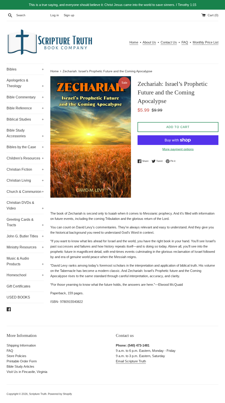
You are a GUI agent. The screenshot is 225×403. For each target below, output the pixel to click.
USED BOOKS (18, 297)
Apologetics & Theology (25, 83)
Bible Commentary (25, 97)
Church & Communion (25, 191)
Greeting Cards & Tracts (25, 222)
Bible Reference (25, 108)
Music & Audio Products (25, 261)
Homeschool (25, 275)
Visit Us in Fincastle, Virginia (27, 372)
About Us (149, 42)
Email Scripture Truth (131, 361)
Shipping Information (21, 345)
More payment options (178, 149)
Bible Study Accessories (25, 133)
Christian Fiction (25, 169)
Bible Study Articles (20, 366)
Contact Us (169, 42)
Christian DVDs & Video (25, 205)
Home (133, 42)
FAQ (184, 42)
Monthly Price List (205, 42)
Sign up (69, 15)
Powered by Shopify (60, 394)
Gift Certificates (18, 286)
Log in (54, 15)
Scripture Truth (38, 394)
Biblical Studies (25, 119)
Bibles (25, 69)
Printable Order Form (22, 361)
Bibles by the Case (25, 147)
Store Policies (16, 356)
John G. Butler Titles (25, 236)
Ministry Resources (25, 247)
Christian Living (25, 180)
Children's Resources (25, 158)
